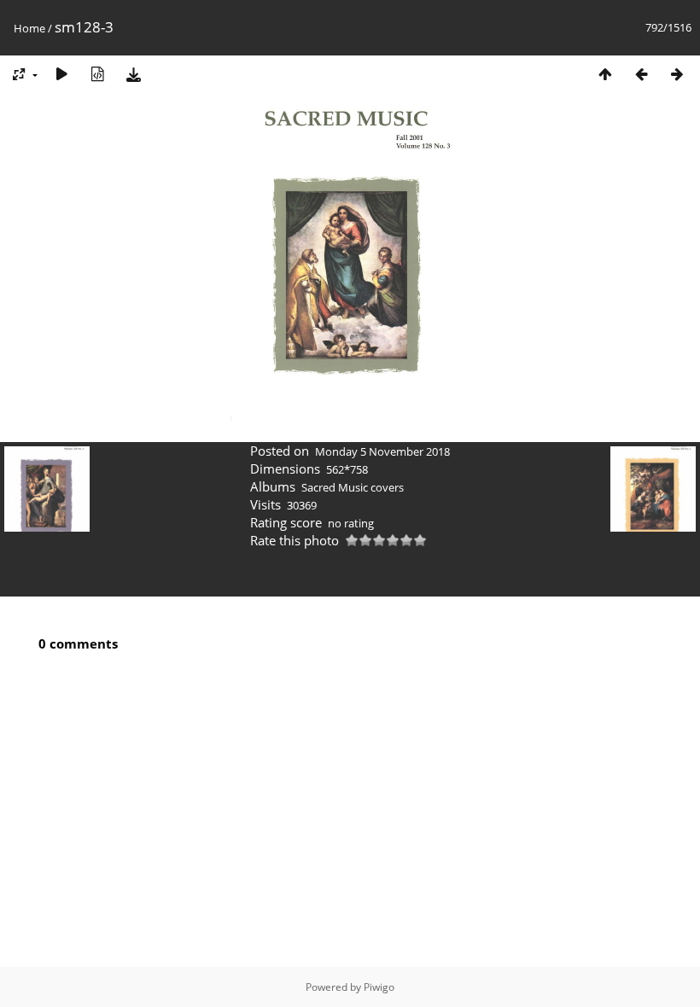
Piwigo (379, 987)
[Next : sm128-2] (677, 74)
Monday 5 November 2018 (382, 451)
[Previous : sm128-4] (641, 74)
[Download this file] (133, 74)
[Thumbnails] (605, 74)
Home (29, 28)
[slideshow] (61, 74)
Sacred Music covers (352, 487)
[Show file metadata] (97, 74)
